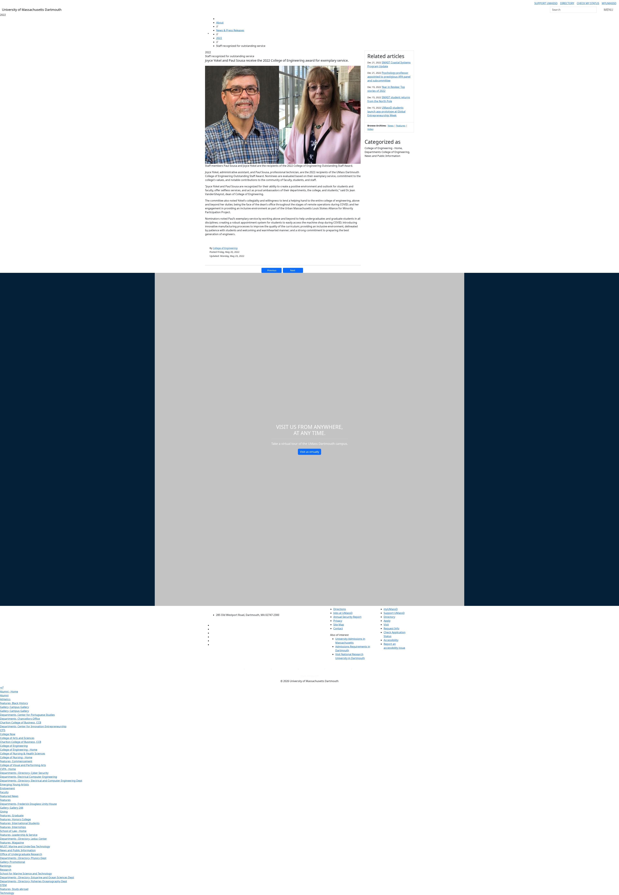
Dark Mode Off (309, 676)
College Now (7, 734)
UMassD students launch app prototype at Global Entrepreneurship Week (386, 111)
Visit (386, 624)
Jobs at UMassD (343, 613)
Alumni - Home (9, 691)
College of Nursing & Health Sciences (22, 753)
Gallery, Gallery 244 (11, 807)
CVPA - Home (8, 769)
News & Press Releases (230, 30)
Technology (7, 893)
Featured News (9, 796)
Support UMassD (546, 3)
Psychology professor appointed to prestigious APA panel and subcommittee (388, 76)
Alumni (4, 695)
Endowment (7, 788)
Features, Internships (13, 827)
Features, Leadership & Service (18, 835)
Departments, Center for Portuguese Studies (27, 715)
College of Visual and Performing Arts (23, 765)
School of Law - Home (13, 831)
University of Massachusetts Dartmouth (249, 608)
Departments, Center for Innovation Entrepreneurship (33, 726)
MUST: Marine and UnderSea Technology (25, 846)
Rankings (5, 866)
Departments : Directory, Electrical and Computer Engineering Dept (41, 780)
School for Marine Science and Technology (26, 873)
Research (5, 869)
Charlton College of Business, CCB (20, 722)
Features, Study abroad (14, 889)
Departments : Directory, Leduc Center (23, 838)
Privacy (337, 620)
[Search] (593, 10)
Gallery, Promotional (12, 862)
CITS (2, 730)
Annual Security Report (347, 617)
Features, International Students (19, 823)
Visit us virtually (309, 452)
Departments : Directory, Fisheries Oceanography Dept (33, 881)
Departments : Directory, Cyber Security (24, 773)
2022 (219, 38)
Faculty (4, 792)
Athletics (5, 699)
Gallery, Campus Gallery (14, 707)
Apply (387, 620)
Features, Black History (14, 703)
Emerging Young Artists (14, 784)
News (391, 125)
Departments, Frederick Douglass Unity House (28, 804)
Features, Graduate (12, 815)
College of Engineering (225, 248)
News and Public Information (18, 850)
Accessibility (391, 640)
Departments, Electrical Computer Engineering (28, 777)
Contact (338, 628)
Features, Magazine (12, 842)
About (220, 22)
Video (370, 129)
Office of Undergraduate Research (21, 854)
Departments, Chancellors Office (20, 718)
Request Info (391, 628)
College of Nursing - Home (16, 757)
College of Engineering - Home (18, 749)
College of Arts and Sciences (17, 738)
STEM (3, 885)
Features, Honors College (15, 819)
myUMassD (609, 3)
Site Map (338, 624)
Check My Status (588, 3)
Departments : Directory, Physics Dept (23, 858)
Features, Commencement (16, 761)
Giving (4, 811)
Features (400, 125)
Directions (339, 609)
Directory (567, 3)
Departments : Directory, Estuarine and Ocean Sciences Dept (37, 877)
